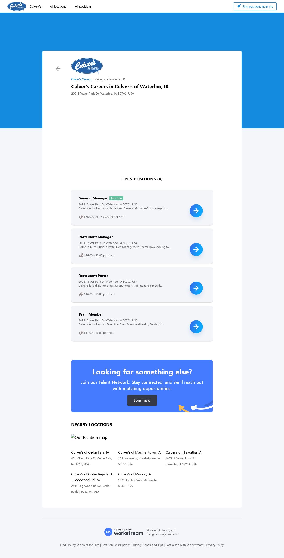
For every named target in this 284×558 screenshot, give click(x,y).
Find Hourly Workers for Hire (79, 545)
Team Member (91, 314)
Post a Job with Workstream (184, 545)
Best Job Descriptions (116, 545)
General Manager (93, 198)
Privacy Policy (215, 545)
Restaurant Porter (93, 275)
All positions (83, 6)
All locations (58, 6)
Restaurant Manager (96, 236)
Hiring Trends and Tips (148, 545)
